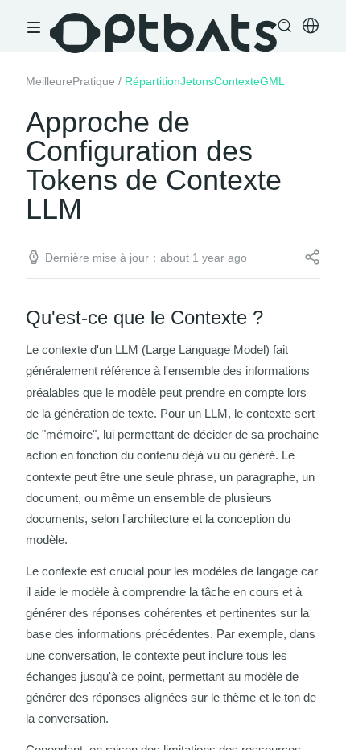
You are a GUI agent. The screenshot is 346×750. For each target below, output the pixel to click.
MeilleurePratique (70, 81)
